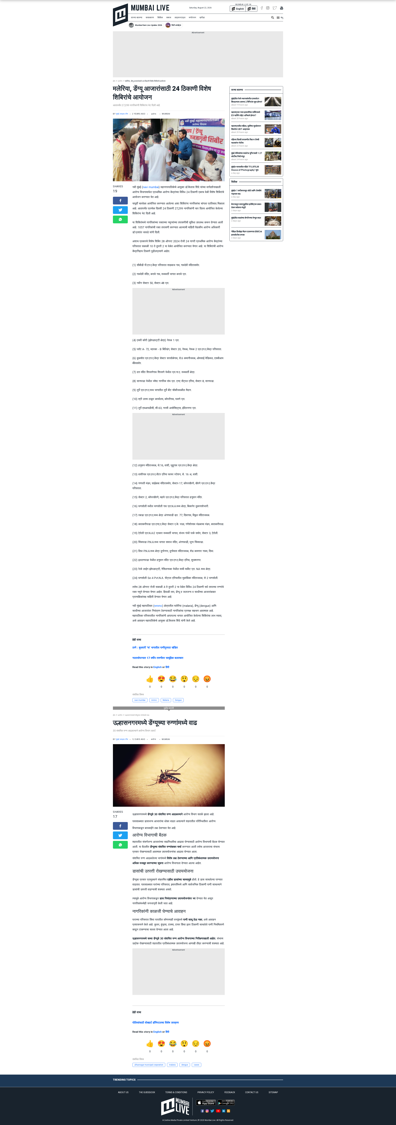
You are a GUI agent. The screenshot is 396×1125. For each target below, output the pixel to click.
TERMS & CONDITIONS (176, 1092)
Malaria (166, 700)
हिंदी (167, 667)
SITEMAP (273, 1092)
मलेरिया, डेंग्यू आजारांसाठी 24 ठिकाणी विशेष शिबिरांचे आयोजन (145, 81)
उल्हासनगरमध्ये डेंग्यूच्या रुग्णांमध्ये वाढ (137, 715)
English (157, 667)
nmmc (158, 605)
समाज (168, 17)
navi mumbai (151, 187)
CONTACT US (251, 1092)
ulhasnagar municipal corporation (148, 1065)
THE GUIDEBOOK (147, 1092)
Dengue (178, 700)
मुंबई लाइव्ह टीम (122, 114)
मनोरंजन (192, 17)
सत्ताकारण (150, 17)
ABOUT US (123, 1092)
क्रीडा (202, 17)
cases (196, 1065)
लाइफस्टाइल (180, 17)
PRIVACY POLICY (206, 1092)
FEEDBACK (229, 1092)
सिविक (160, 17)
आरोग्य (120, 81)
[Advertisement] (198, 55)
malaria (172, 1065)
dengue (184, 1065)
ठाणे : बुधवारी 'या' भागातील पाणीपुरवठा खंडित (155, 647)
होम (114, 81)
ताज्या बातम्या (136, 17)
